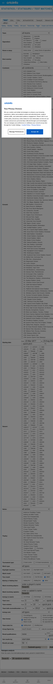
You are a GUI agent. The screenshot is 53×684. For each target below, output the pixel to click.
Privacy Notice (36, 125)
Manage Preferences (16, 131)
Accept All (35, 131)
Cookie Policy (26, 125)
